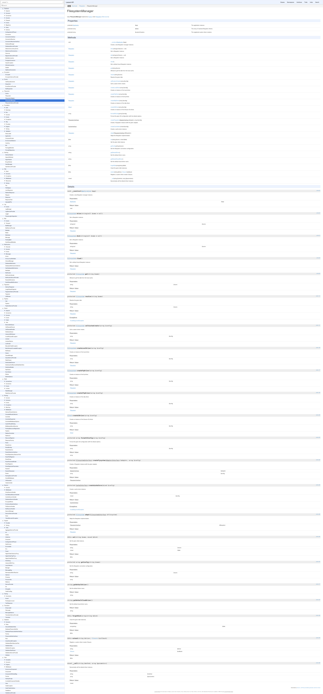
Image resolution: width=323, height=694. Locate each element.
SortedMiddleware (9, 478)
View (5, 657)
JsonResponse (9, 190)
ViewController (8, 483)
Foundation (7, 105)
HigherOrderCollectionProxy (12, 553)
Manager (7, 568)
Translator (7, 617)
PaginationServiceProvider (11, 291)
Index (311, 2)
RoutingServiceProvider (11, 475)
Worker (7, 374)
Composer (7, 539)
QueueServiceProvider (10, 358)
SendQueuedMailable (10, 242)
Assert (7, 598)
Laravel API (70, 2)
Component (8, 671)
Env (6, 549)
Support (8, 126)
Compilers (8, 660)
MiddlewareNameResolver (11, 426)
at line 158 (318, 347)
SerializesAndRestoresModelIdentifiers (14, 365)
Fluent (6, 551)
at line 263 (318, 485)
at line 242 (318, 459)
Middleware (8, 178)
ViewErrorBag (8, 591)
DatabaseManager (9, 44)
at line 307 (318, 561)
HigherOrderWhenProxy (11, 558)
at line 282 (318, 514)
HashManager (8, 164)
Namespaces (290, 2)
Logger (7, 214)
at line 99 (318, 273)
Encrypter (7, 74)
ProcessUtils (8, 579)
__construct (114, 42)
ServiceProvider (9, 584)
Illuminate (74, 6)
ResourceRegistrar (9, 438)
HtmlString (8, 560)
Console (8, 18)
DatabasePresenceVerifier (11, 629)
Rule (6, 638)
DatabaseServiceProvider (11, 46)
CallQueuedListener (10, 81)
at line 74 (318, 235)
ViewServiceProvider (10, 693)
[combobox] (32, 5)
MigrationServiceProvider (11, 55)
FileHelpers (8, 188)
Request (7, 195)
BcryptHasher (8, 162)
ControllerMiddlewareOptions (12, 421)
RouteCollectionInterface (11, 452)
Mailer (6, 232)
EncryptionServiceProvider (11, 77)
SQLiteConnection (9, 65)
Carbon (7, 534)
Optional (7, 575)
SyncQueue (8, 372)
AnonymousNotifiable (10, 258)
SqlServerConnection (10, 70)
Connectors (8, 15)
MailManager (8, 225)
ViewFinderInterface (10, 688)
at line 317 (318, 584)
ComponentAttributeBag (11, 674)
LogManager (8, 209)
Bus (7, 112)
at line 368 (318, 662)
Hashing (6, 152)
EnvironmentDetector (10, 140)
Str (6, 586)
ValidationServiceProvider (11, 652)
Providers (8, 124)
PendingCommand (9, 601)
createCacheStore (115, 126)
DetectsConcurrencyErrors (11, 48)
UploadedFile (8, 202)
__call (112, 178)
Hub (6, 301)
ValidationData (8, 645)
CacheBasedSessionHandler (12, 494)
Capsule (8, 11)
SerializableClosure (10, 362)
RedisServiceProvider (10, 393)
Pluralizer (7, 577)
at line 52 (318, 190)
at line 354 (318, 637)
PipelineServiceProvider (11, 306)
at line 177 (318, 370)
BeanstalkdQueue (9, 324)
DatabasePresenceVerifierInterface (13, 631)
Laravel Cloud (157, 691)
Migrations (8, 25)
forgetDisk (113, 165)
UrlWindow (8, 296)
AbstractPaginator (9, 287)
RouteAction (8, 445)
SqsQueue (8, 369)
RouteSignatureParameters (12, 466)
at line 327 (318, 599)
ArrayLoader (8, 608)
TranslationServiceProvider (11, 615)
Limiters (8, 388)
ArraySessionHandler (10, 492)
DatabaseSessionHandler (11, 499)
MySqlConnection (9, 58)
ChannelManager (9, 261)
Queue (5, 308)
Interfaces (299, 2)
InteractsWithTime (9, 563)
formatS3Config (115, 113)
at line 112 (318, 296)
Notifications (7, 244)
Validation (8, 131)
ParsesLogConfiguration (11, 216)
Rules (7, 624)
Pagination (6, 284)
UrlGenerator (8, 480)
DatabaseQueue (9, 332)
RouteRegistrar (9, 464)
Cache (6, 93)
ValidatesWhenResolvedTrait (12, 643)
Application (8, 136)
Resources (8, 181)
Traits (7, 527)
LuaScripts (8, 343)
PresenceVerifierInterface (11, 636)
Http (7, 122)
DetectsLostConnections (11, 51)
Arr (6, 532)
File (6, 185)
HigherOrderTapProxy (10, 556)
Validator (7, 655)
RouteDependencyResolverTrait (13, 454)
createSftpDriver (115, 100)
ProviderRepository (10, 150)
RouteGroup (8, 459)
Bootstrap (8, 110)
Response (7, 197)
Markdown (7, 235)
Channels (8, 247)
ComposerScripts (9, 138)
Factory (7, 634)
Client (7, 171)
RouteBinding (8, 447)
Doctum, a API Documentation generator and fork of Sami (308, 687)
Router (7, 473)
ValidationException (10, 648)
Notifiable (7, 270)
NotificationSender (9, 275)
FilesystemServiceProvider (12, 103)
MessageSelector (9, 612)
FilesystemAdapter (10, 98)
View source (105, 17)
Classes (282, 2)
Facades (8, 523)
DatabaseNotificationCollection (12, 265)
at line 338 (318, 615)
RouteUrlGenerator (9, 471)
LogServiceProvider (10, 211)
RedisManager (8, 391)
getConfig (113, 146)
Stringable (7, 589)
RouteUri (7, 468)
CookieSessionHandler (10, 497)
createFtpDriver (115, 94)
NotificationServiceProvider (12, 277)
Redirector (7, 435)
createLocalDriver (115, 87)
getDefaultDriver (115, 152)
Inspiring (7, 143)
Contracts (8, 400)
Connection (8, 34)
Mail (5, 218)
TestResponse (8, 603)
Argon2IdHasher (9, 157)
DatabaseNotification (10, 263)
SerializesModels (9, 367)
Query (7, 27)
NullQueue (7, 350)
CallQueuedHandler (10, 329)
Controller (7, 416)
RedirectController (9, 433)
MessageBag (8, 570)
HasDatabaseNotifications (11, 268)
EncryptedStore (9, 501)
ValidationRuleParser (10, 650)
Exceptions (8, 119)
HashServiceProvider (10, 166)
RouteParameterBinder (10, 461)
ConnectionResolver (10, 39)
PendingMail (8, 240)
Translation (7, 605)
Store (6, 516)
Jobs (7, 322)
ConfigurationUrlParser (10, 32)
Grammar (7, 53)
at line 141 (318, 325)
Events (7, 22)
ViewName (8, 690)
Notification (8, 273)
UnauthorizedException (11, 641)
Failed (7, 320)
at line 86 (318, 257)
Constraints (8, 596)
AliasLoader (8, 133)
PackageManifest (9, 147)
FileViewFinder (8, 678)
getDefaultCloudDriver (116, 159)
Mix (6, 145)
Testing (7, 129)
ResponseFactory (9, 440)
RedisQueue (8, 360)
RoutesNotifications (10, 280)
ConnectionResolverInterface (12, 41)
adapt (112, 133)
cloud (112, 61)
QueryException (9, 63)
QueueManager (9, 355)
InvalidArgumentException (77, 320)
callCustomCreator (116, 81)
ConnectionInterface (10, 37)
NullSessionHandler (10, 509)
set (111, 139)
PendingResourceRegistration (12, 428)
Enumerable (8, 546)
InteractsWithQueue (10, 334)
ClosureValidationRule (10, 627)
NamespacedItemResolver (11, 572)
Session (6, 485)
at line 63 (318, 213)
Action (6, 256)
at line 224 (318, 437)
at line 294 (318, 536)
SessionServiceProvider (11, 513)
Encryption (6, 72)
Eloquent (8, 20)
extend (112, 172)
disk (112, 55)
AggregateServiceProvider (11, 530)
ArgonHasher (8, 159)
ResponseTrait (8, 199)
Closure (124, 172)
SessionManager (9, 511)
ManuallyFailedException (11, 346)
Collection (7, 537)
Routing (6, 395)
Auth (7, 107)
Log (5, 204)
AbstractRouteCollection (11, 412)
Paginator (7, 294)
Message (7, 237)
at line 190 (318, 392)
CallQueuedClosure (10, 327)
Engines (8, 664)
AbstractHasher (9, 155)
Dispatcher (8, 84)
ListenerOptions (9, 341)
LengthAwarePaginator (10, 289)
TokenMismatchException (11, 518)
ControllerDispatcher (10, 419)
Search (317, 2)
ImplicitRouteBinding (10, 424)
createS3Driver (115, 107)
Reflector (7, 582)
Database (6, 8)
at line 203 (318, 415)
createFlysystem (115, 120)
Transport (8, 223)
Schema (8, 30)
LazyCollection (9, 565)
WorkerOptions (9, 376)
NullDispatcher (8, 88)
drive (112, 48)
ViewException (9, 685)
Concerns (8, 13)
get (111, 68)
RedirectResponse (9, 192)
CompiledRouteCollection (11, 414)
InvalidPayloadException (11, 336)
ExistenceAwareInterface (11, 504)
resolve (112, 74)
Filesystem (7, 91)
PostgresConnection (10, 60)
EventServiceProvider (10, 86)
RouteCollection (9, 450)
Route (6, 442)
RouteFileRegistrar (9, 457)
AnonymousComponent (11, 669)
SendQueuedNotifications (11, 282)
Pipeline (6, 299)
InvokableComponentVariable (12, 681)
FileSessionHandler (10, 506)
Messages (8, 254)
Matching (8, 407)
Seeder (7, 67)
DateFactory (8, 544)
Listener (7, 339)
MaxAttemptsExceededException (13, 348)
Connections (9, 381)
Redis (5, 379)
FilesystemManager (10, 100)
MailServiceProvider (10, 228)
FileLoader (7, 610)
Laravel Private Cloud (228, 691)
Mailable (7, 230)
